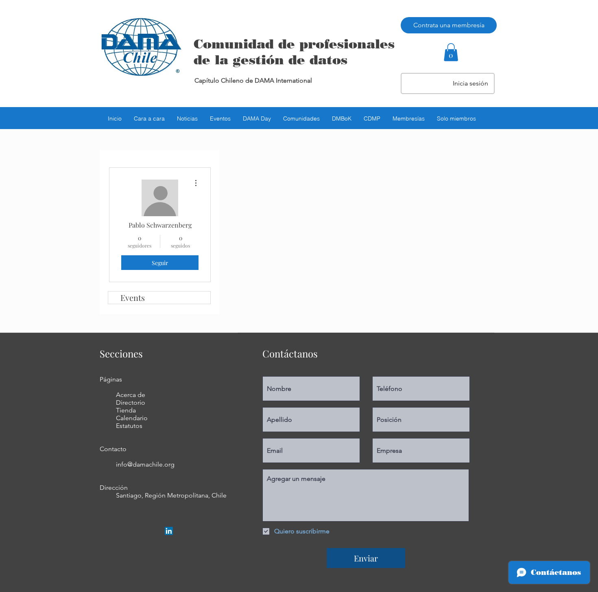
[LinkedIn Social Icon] (169, 531)
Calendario (132, 418)
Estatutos (129, 426)
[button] (450, 52)
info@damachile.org (145, 464)
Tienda (126, 410)
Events (132, 297)
